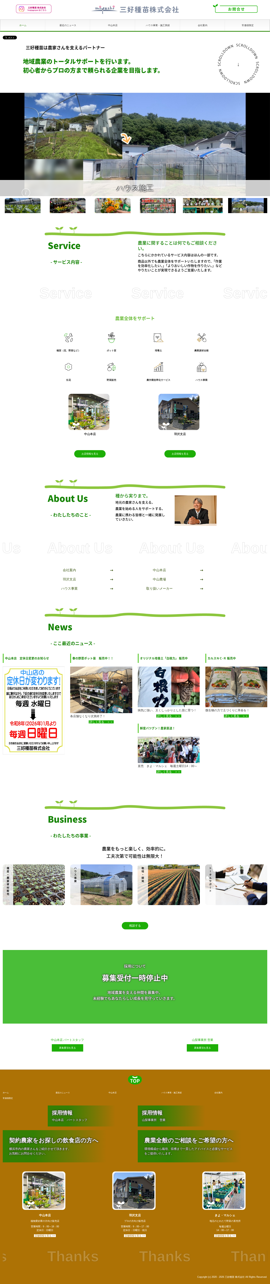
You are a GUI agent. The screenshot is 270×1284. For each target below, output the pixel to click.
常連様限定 (248, 25)
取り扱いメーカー (159, 587)
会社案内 (202, 25)
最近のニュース (68, 25)
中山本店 (113, 25)
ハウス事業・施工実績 (158, 25)
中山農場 (159, 578)
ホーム (22, 25)
